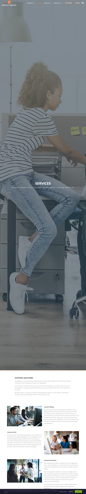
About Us (48, 3)
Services (40, 3)
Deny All (71, 491)
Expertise (31, 3)
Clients (78, 3)
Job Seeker (69, 3)
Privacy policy (63, 491)
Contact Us (59, 3)
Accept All (78, 491)
